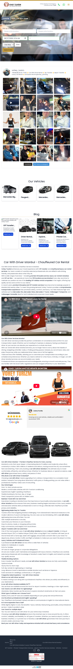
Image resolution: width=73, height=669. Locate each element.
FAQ (11, 643)
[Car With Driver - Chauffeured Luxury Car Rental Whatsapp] (64, 4)
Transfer (6, 18)
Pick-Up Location (8, 28)
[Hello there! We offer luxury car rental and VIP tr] (11, 86)
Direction (5, 42)
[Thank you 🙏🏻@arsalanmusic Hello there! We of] (45, 153)
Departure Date (7, 35)
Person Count (32, 35)
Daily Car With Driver (20, 18)
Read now (7, 234)
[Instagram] (34, 650)
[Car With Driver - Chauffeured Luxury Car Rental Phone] (59, 4)
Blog (11, 642)
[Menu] (68, 4)
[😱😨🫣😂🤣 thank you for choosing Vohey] (11, 153)
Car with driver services (9, 341)
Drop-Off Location (42, 28)
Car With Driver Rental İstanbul (52, 642)
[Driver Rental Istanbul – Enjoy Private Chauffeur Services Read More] (27, 226)
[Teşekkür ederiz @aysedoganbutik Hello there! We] (28, 153)
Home (7, 642)
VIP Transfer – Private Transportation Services (19, 648)
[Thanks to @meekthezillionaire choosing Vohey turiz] (45, 86)
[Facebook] (38, 650)
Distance (17, 42)
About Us (12, 640)
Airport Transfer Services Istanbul (44, 648)
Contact (64, 648)
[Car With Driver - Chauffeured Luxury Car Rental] (14, 4)
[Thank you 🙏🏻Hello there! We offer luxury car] (62, 153)
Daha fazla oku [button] (42, 425)
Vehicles (58, 648)
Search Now (8, 50)
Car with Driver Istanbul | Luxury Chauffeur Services (25, 645)
